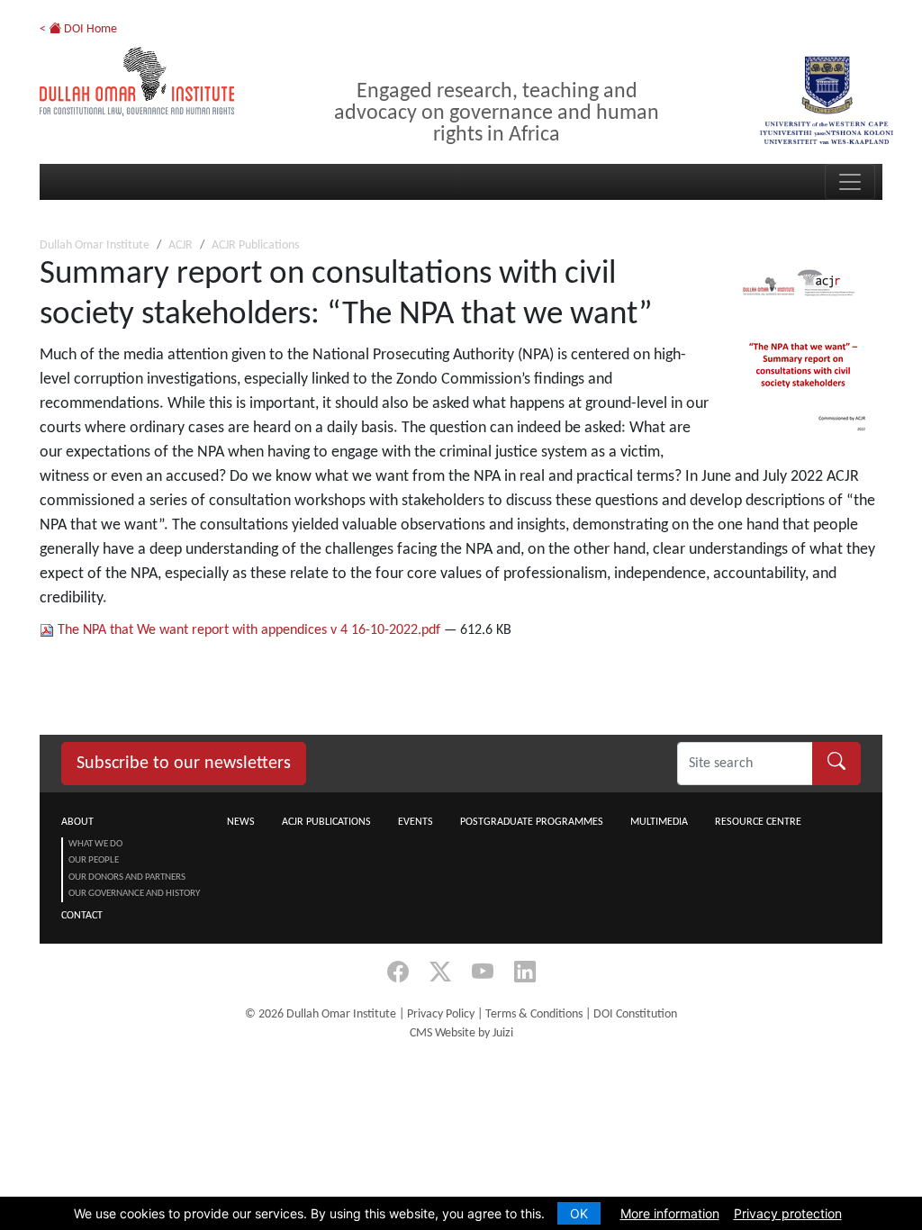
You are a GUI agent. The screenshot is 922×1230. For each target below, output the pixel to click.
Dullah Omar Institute (94, 245)
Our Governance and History (134, 894)
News (241, 822)
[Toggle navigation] (850, 182)
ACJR (180, 245)
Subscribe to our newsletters (184, 764)
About (77, 822)
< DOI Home (78, 29)
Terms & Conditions (534, 1014)
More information (669, 1213)
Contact (82, 915)
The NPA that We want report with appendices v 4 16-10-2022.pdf (249, 630)
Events (415, 822)
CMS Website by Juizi (461, 1033)
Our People (93, 860)
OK (579, 1213)
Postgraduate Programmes (531, 822)
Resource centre (758, 822)
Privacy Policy (441, 1014)
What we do (95, 844)
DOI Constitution (635, 1014)
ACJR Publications (255, 245)
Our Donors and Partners (126, 877)
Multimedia (659, 822)
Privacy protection (788, 1213)
